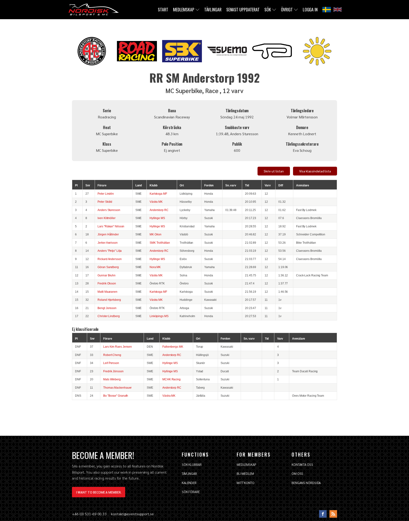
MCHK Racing (171, 379)
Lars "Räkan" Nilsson (111, 226)
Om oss (297, 473)
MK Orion (155, 234)
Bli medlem (245, 473)
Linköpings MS (159, 316)
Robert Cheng (112, 354)
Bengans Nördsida (306, 483)
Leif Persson (111, 362)
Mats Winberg (112, 379)
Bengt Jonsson (107, 308)
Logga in (310, 9)
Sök (267, 9)
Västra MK (156, 201)
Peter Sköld (105, 201)
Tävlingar (213, 9)
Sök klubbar (192, 464)
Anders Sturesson (109, 209)
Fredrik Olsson (107, 283)
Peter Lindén (106, 193)
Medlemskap (183, 9)
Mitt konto (245, 483)
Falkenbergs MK (172, 346)
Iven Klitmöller (107, 218)
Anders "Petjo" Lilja (110, 250)
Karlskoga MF (158, 193)
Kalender (189, 483)
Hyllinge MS (157, 218)
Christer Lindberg (109, 316)
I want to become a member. (98, 492)
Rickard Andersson (109, 258)
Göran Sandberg (108, 267)
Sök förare (191, 492)
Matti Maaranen (107, 291)
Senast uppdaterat (243, 9)
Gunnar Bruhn (107, 275)
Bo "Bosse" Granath (115, 395)
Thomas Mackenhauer (117, 387)
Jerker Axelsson (108, 242)
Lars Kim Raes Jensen (117, 346)
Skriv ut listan (274, 171)
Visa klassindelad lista (315, 171)
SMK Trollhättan (160, 242)
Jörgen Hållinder (108, 234)
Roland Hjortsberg (109, 299)
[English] (337, 9)
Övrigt (287, 9)
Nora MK (155, 267)
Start (163, 9)
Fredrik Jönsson (113, 371)
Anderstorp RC (159, 209)
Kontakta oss (302, 464)
